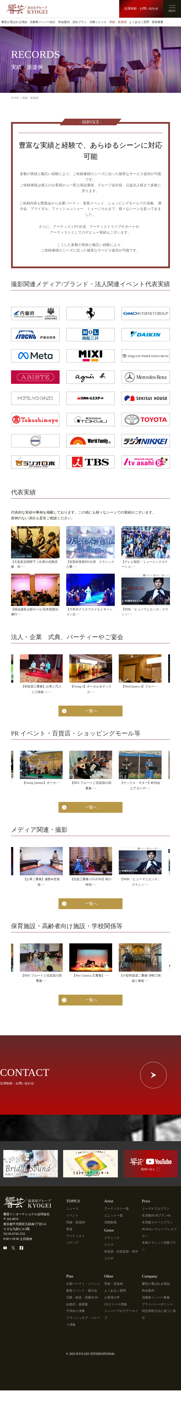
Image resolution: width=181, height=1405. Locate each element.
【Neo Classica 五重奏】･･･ (90, 975)
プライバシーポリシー (157, 1304)
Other (108, 1276)
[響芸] (27, 7)
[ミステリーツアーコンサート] (90, 1174)
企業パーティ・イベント (83, 1283)
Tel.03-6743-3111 (14, 1234)
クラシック (112, 1237)
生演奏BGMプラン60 (156, 1215)
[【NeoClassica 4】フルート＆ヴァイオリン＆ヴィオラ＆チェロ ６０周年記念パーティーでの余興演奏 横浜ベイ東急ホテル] (140, 668)
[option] (41, 677)
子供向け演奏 (75, 1311)
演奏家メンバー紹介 (43, 22)
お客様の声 (112, 1297)
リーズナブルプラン (156, 1208)
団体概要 (157, 22)
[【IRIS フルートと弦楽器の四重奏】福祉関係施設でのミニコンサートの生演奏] (41, 957)
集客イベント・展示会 (81, 1290)
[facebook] (21, 1248)
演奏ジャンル (98, 22)
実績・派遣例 (117, 22)
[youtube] (5, 1248)
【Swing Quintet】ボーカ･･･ (41, 782)
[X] (13, 1248)
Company (149, 1276)
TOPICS (73, 1201)
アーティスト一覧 (116, 1208)
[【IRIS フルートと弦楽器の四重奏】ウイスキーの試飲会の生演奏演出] (90, 765)
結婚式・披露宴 (77, 1304)
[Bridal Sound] (30, 1174)
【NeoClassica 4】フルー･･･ (140, 686)
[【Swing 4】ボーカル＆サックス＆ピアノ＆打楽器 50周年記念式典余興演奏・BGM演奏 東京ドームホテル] (90, 668)
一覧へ (91, 711)
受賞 (69, 1229)
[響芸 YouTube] (150, 1174)
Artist (108, 1201)
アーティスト (75, 1236)
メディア (72, 1242)
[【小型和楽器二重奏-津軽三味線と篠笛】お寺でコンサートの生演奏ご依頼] (140, 957)
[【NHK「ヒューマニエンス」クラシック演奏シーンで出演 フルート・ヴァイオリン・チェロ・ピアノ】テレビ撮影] (140, 861)
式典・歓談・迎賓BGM (82, 1297)
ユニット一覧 (113, 1215)
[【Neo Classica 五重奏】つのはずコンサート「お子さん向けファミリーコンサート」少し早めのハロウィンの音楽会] (90, 957)
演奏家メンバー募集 (156, 1297)
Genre (109, 1230)
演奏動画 (110, 1222)
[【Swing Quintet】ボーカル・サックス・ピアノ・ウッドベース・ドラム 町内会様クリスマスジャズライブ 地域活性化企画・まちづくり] (41, 765)
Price (146, 1201)
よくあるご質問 (139, 22)
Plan (69, 1276)
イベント (72, 1215)
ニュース (72, 1208)
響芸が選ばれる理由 (14, 22)
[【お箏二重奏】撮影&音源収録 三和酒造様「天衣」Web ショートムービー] (41, 861)
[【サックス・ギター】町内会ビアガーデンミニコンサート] (140, 765)
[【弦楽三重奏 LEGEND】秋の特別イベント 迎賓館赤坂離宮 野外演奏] (90, 861)
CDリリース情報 (115, 1304)
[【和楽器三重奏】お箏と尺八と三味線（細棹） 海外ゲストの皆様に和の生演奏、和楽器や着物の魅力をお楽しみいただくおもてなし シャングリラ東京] (41, 668)
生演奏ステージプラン (157, 1222)
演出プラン (79, 22)
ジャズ (108, 1244)
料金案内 (64, 22)
